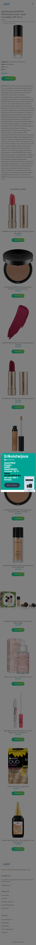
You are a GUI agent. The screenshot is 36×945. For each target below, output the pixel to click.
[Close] (2, 454)
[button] (12, 485)
